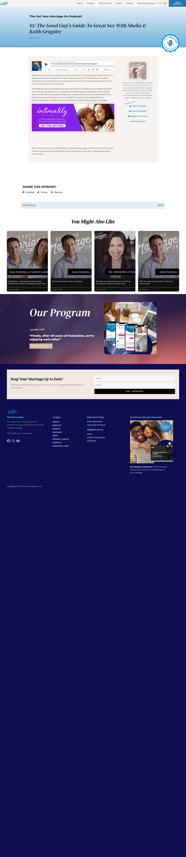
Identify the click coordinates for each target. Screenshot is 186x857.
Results (57, 425)
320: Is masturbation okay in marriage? (67, 281)
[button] (28, 192)
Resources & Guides (145, 3)
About (80, 3)
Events (119, 3)
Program (91, 3)
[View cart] (165, 3)
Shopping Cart (61, 446)
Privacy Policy (61, 439)
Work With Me (105, 3)
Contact (57, 443)
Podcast (129, 3)
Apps (55, 436)
